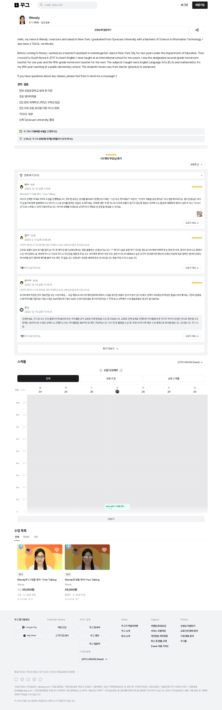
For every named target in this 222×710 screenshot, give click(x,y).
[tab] (17, 537)
